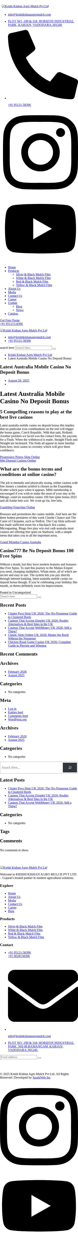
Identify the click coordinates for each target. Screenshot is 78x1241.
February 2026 (17, 671)
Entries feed (15, 712)
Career (12, 299)
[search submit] (54, 348)
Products (13, 271)
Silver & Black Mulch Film (33, 274)
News (19, 310)
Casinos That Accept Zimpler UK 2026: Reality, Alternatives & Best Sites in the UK (38, 622)
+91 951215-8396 (11, 324)
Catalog (13, 313)
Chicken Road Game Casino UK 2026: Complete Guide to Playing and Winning (39, 643)
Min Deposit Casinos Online (18, 460)
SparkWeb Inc (42, 1077)
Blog (19, 306)
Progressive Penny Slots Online (20, 457)
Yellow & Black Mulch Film (34, 285)
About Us (14, 288)
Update (12, 303)
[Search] (70, 767)
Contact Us (15, 295)
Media (12, 292)
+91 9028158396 (19, 956)
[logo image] (23, 330)
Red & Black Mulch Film (32, 281)
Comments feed (18, 716)
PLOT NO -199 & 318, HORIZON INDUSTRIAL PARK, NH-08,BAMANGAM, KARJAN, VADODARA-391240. (41, 1046)
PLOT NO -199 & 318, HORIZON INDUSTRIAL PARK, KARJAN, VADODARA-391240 (41, 23)
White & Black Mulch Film (33, 278)
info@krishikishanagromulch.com (29, 14)
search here (7, 347)
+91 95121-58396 (19, 105)
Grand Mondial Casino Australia (20, 542)
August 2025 (16, 675)
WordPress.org (17, 719)
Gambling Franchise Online (17, 507)
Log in (12, 708)
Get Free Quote (10, 320)
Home (12, 267)
